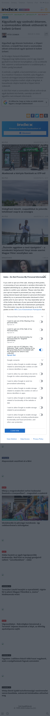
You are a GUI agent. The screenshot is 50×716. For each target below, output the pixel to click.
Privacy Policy (38, 439)
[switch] (41, 322)
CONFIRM (15, 431)
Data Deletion (12, 439)
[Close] (45, 277)
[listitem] (25, 316)
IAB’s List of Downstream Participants (28, 309)
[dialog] (25, 358)
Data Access (25, 439)
